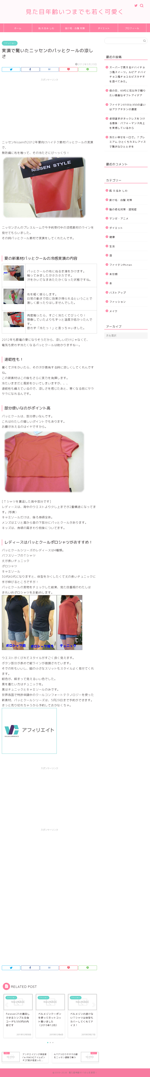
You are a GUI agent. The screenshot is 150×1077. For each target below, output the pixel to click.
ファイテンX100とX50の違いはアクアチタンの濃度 (127, 107)
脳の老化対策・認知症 (123, 209)
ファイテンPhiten (120, 265)
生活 (112, 246)
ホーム (17, 28)
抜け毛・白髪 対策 (75, 28)
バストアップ (117, 292)
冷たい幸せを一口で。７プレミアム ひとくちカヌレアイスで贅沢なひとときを (127, 141)
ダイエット (104, 28)
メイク (113, 311)
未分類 (113, 274)
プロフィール (132, 28)
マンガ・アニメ (119, 218)
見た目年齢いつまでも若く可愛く (75, 11)
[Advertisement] (49, 108)
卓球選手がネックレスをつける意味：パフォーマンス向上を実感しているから (127, 123)
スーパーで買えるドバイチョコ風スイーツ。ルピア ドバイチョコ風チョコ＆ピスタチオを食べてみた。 (127, 74)
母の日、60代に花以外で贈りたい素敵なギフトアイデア (127, 93)
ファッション (10, 43)
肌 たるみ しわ (46, 28)
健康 (112, 237)
